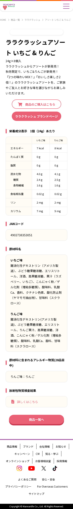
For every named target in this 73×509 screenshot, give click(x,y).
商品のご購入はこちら (40, 104)
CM (37, 454)
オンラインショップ (17, 461)
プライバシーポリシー (18, 486)
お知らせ (61, 446)
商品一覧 (15, 19)
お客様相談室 (43, 461)
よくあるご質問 (27, 479)
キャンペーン (22, 454)
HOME (3, 19)
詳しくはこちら (27, 401)
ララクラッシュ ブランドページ (36, 116)
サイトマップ (36, 494)
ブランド (28, 446)
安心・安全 (48, 479)
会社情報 (44, 446)
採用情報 (62, 461)
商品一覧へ (36, 419)
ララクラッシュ (32, 19)
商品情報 (12, 446)
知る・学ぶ (51, 454)
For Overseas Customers (52, 486)
